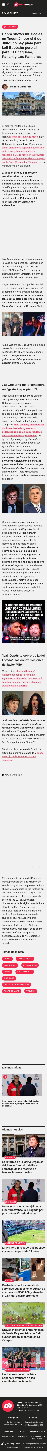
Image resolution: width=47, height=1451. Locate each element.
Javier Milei (10, 965)
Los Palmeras (24, 972)
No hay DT (19, 1424)
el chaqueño (30, 965)
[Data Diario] (23, 4)
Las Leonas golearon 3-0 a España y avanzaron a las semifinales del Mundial (19, 1378)
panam (7, 972)
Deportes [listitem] (32, 13)
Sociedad (17, 1422)
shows (7, 959)
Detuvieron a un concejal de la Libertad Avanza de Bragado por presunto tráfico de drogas (22, 1210)
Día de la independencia (16, 985)
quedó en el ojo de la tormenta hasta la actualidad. (23, 757)
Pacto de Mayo (11, 991)
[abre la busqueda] (8, 4)
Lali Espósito (25, 959)
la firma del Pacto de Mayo (23, 136)
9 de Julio (9, 978)
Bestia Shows (9, 1424)
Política (9, 1422)
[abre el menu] (3, 4)
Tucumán (30, 991)
